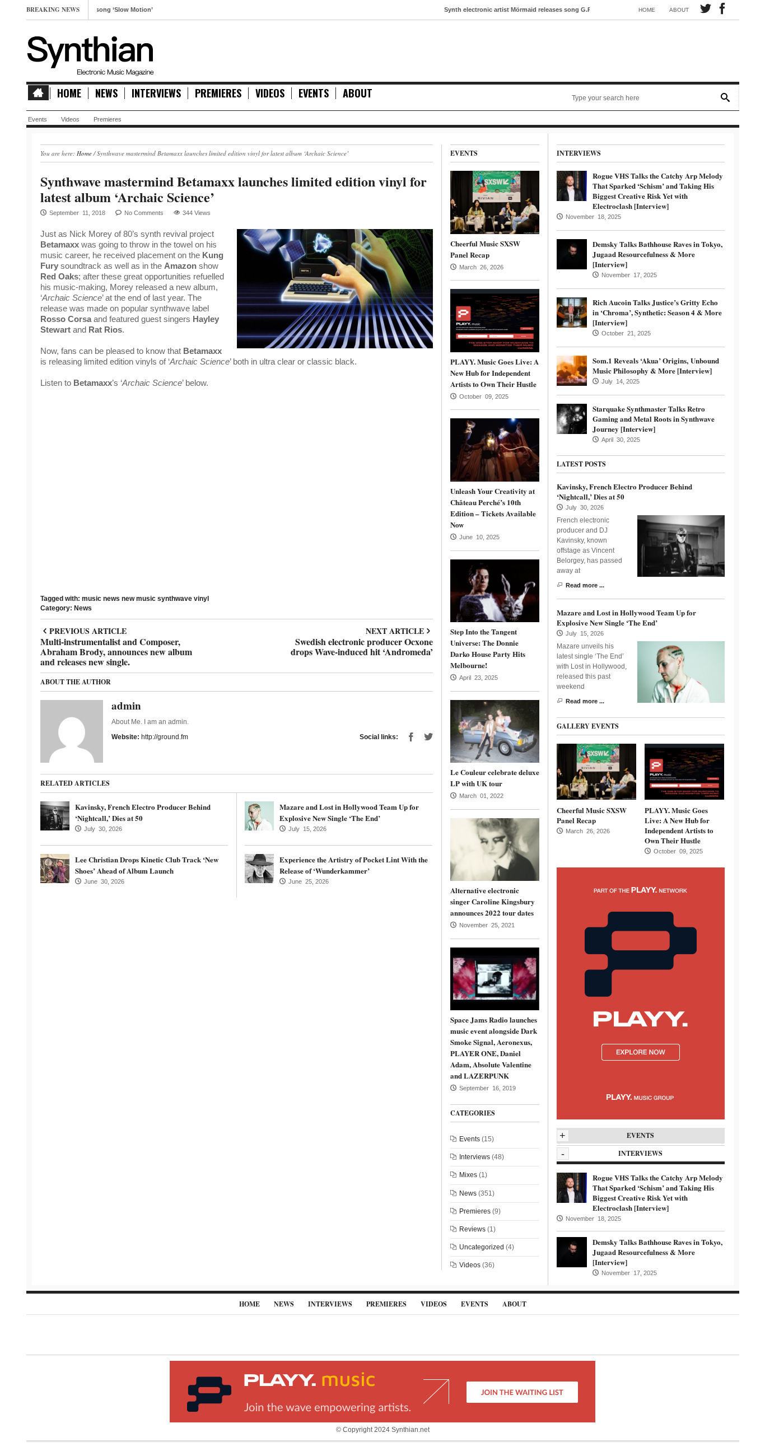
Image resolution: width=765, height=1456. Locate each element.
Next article (361, 631)
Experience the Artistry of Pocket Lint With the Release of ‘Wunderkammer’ (353, 865)
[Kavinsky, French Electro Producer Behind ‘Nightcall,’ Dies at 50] (54, 815)
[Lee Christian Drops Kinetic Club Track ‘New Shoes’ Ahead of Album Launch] (54, 868)
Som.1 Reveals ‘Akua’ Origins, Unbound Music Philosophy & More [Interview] (656, 365)
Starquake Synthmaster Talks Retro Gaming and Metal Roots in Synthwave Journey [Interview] (654, 418)
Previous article (116, 631)
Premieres (218, 93)
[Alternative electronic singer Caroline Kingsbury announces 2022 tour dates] (494, 849)
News (106, 93)
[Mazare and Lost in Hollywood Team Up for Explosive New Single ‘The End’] (259, 815)
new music (139, 599)
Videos (269, 93)
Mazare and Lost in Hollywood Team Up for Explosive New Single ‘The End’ (349, 812)
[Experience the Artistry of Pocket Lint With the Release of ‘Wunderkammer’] (259, 868)
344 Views (197, 212)
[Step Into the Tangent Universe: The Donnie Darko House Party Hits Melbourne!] (494, 590)
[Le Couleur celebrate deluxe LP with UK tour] (494, 731)
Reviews (472, 1229)
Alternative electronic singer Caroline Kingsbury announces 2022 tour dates (492, 901)
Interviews (156, 93)
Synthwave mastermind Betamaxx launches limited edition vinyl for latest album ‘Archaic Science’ (233, 189)
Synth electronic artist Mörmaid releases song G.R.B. (482, 9)
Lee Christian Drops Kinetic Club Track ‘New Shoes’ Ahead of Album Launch (146, 865)
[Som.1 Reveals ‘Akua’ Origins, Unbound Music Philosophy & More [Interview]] (572, 370)
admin (126, 705)
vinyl (201, 599)
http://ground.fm (164, 737)
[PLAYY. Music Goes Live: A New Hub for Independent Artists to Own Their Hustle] (494, 320)
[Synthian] (90, 53)
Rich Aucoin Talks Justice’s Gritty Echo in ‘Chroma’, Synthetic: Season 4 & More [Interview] (657, 312)
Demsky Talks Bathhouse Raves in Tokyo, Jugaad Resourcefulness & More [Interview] (657, 254)
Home (646, 10)
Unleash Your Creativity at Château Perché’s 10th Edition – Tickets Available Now (493, 508)
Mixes (468, 1175)
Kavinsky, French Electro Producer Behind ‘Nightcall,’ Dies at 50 (624, 491)
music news (101, 599)
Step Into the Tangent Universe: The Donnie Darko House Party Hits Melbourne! (487, 648)
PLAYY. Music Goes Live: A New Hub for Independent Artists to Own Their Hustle (494, 372)
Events (313, 93)
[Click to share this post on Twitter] (428, 736)
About (679, 10)
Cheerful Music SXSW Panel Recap (485, 249)
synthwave (174, 599)
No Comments (144, 212)
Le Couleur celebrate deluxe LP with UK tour (494, 777)
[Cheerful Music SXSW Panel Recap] (494, 202)
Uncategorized (481, 1247)
